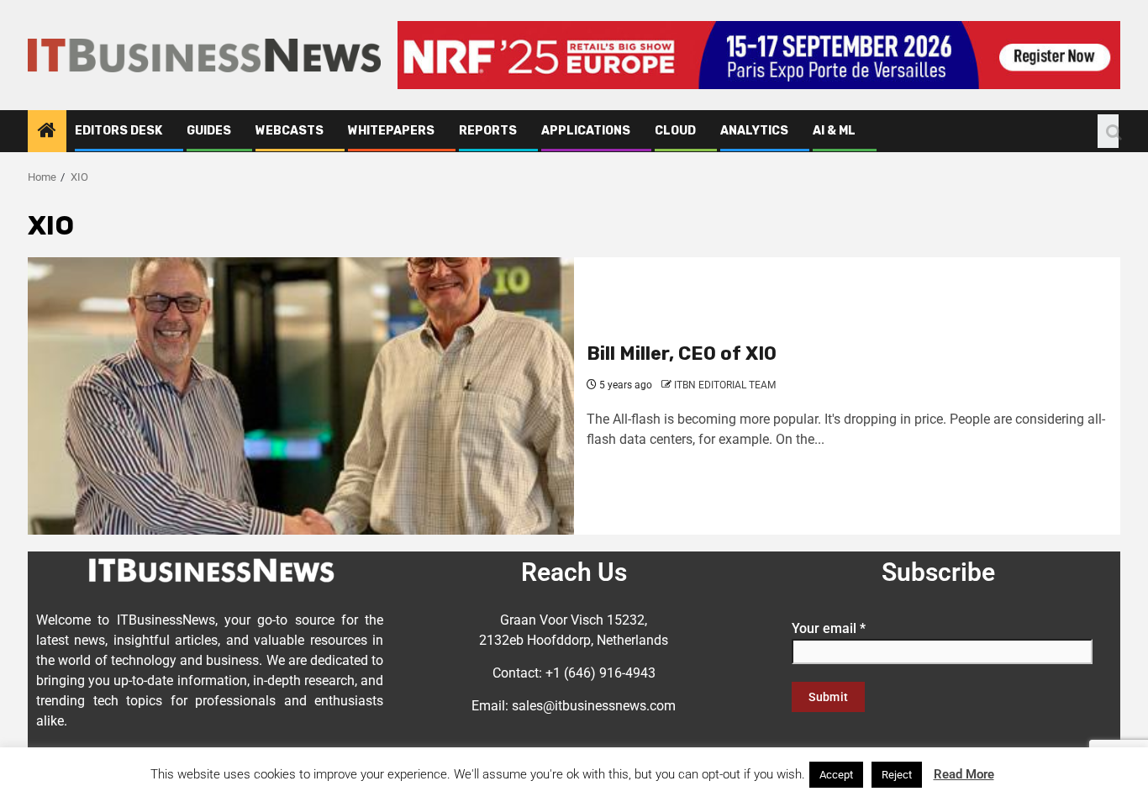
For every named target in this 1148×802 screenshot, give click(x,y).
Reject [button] (897, 774)
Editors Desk (118, 131)
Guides (209, 131)
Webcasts (289, 131)
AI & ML (834, 131)
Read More (964, 774)
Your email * (829, 628)
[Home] (47, 132)
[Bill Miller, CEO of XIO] (301, 396)
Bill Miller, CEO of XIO (682, 353)
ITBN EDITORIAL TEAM (725, 385)
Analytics (754, 131)
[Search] (1108, 131)
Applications (585, 131)
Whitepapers (391, 131)
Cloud (675, 131)
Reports (488, 131)
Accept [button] (836, 774)
